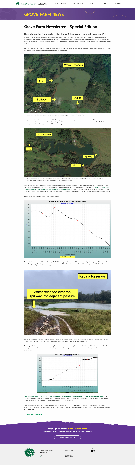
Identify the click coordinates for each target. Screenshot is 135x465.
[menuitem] (42, 4)
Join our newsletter (67, 437)
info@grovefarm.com (45, 456)
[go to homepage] (25, 4)
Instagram (94, 451)
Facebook (92, 451)
